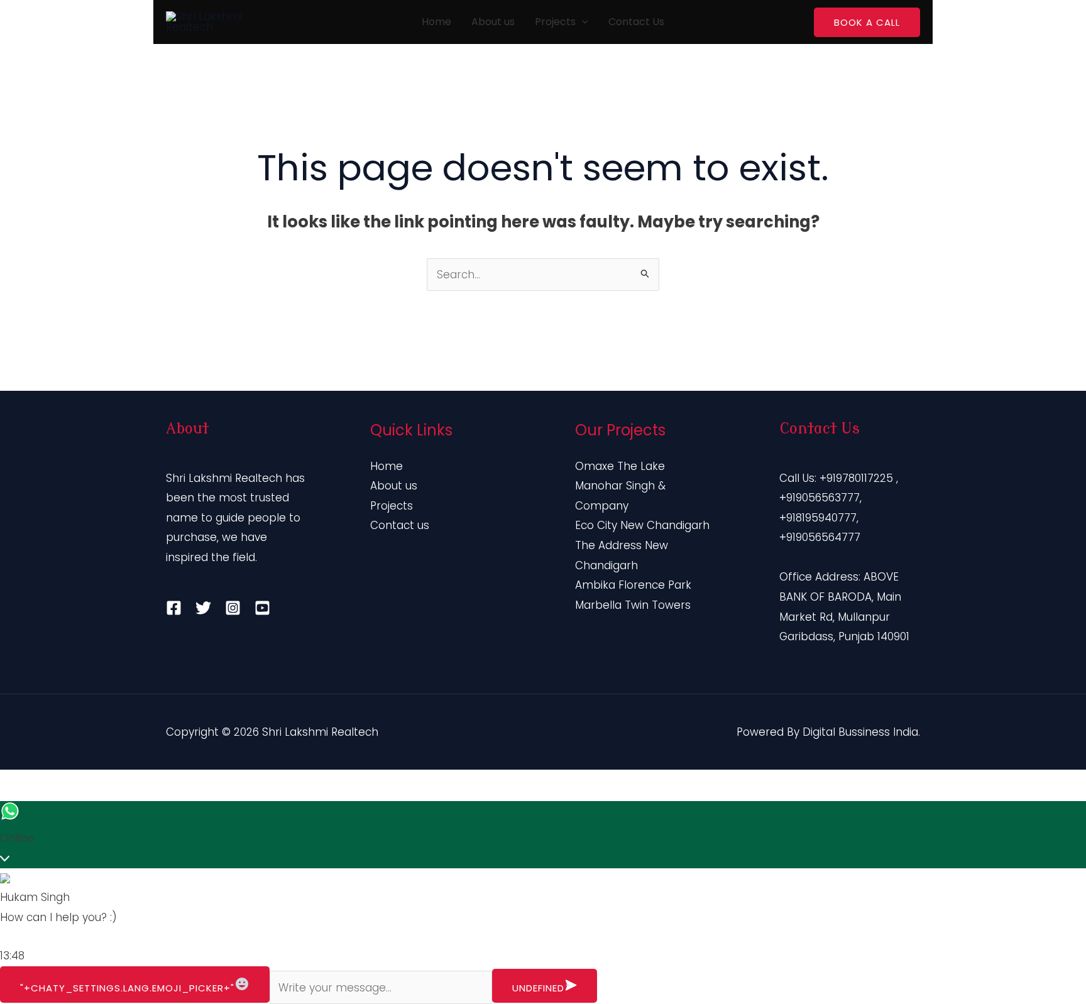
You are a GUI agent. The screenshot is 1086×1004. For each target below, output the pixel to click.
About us (493, 21)
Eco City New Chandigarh (642, 525)
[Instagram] (233, 608)
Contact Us (636, 21)
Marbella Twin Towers (633, 605)
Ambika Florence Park (633, 584)
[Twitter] (203, 608)
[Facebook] (174, 608)
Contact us (399, 525)
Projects (555, 21)
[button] (582, 22)
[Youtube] (262, 608)
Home (436, 21)
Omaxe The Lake (620, 466)
